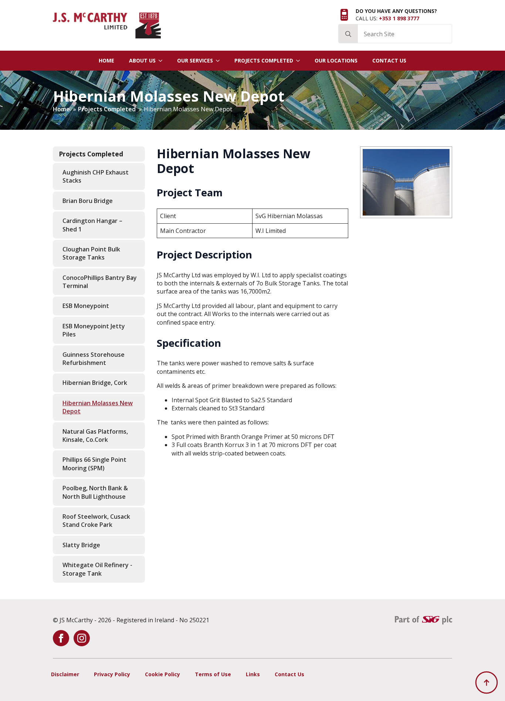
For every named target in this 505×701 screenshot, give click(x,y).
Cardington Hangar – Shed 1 (92, 225)
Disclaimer (65, 674)
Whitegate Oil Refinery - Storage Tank (97, 569)
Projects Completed (263, 60)
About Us (142, 60)
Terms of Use (213, 674)
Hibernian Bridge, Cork (94, 383)
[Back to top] (486, 682)
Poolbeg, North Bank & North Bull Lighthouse (95, 492)
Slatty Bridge (81, 545)
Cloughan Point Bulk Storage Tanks (91, 253)
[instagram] (82, 638)
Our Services (195, 60)
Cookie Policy (162, 674)
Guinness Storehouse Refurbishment (93, 358)
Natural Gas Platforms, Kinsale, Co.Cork (95, 435)
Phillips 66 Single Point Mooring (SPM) (94, 464)
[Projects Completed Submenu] (300, 61)
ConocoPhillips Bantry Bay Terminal (99, 282)
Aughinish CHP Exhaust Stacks (95, 176)
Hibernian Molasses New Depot (97, 407)
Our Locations (336, 60)
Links (253, 674)
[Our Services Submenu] (220, 61)
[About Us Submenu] (163, 61)
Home (106, 60)
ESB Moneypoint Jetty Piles (93, 330)
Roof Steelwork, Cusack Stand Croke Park (96, 520)
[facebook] (61, 638)
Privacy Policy (112, 674)
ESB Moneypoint (85, 306)
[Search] (348, 34)
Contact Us (389, 60)
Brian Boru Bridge (87, 201)
